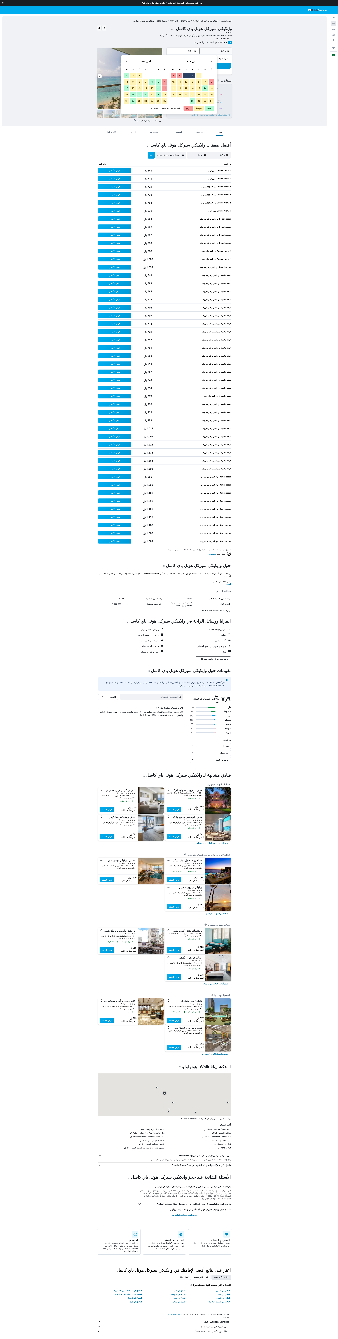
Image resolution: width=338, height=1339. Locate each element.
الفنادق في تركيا (224, 1294)
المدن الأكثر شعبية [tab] (201, 1277)
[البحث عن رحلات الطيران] (333, 18)
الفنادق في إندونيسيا (178, 1294)
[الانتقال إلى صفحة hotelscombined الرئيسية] (318, 10)
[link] (212, 843)
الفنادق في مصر (179, 1298)
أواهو (176, 21)
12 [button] (173, 81)
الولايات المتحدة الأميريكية (209, 21)
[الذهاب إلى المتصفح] (333, 40)
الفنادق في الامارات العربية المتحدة (128, 1294)
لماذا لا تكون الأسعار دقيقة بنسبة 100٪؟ (212, 1331)
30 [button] (192, 100)
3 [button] (186, 75)
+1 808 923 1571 (224, 38)
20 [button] (211, 94)
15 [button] (199, 88)
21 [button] (205, 94)
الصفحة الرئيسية (226, 21)
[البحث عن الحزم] (333, 34)
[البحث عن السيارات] (333, 29)
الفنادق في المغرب (223, 1290)
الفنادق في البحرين (223, 1298)
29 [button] (199, 100)
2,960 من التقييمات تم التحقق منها (208, 42)
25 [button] (180, 94)
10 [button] (186, 81)
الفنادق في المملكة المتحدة (219, 1301)
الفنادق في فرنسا (135, 1298)
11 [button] (180, 81)
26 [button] (173, 94)
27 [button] (211, 100)
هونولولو (164, 21)
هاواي (188, 21)
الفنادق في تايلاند (135, 1301)
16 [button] (192, 88)
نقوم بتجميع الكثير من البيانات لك (215, 1326)
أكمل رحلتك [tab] (184, 1277)
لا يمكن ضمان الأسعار (174, 1314)
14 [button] (205, 88)
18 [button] (180, 88)
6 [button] (211, 81)
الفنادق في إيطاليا (179, 1301)
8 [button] (198, 81)
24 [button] (186, 94)
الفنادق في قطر (180, 1290)
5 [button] (173, 75)
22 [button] (199, 94)
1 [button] (198, 75)
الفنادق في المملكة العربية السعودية (128, 1290)
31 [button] (126, 100)
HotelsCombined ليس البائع (216, 1321)
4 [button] (179, 75)
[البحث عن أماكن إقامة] (333, 23)
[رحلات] (333, 47)
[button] (3, 3)
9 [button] (192, 81)
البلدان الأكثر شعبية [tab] (221, 1277)
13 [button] (211, 88)
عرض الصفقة (174, 809)
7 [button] (205, 81)
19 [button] (173, 88)
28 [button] (205, 100)
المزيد (228, 584)
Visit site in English (150, 3)
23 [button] (192, 94)
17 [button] (186, 88)
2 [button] (192, 75)
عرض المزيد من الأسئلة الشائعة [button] (184, 1215)
